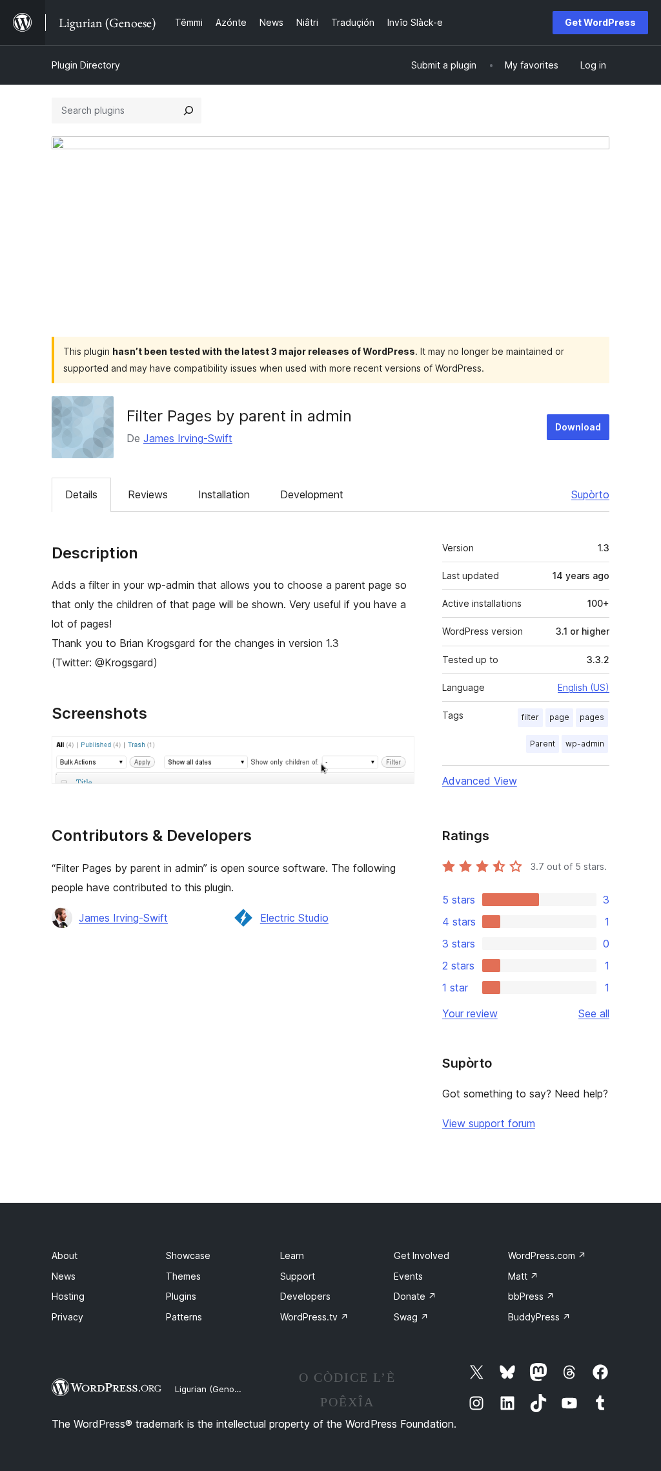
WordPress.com (547, 1255)
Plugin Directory (86, 64)
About (64, 1255)
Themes (183, 1276)
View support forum (488, 1123)
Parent (542, 743)
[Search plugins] (188, 110)
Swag (411, 1316)
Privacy (67, 1316)
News (64, 1276)
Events (408, 1276)
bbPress (531, 1296)
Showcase (188, 1255)
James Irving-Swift (187, 438)
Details (81, 494)
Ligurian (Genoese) (213, 1389)
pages (592, 717)
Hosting (68, 1296)
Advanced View (479, 780)
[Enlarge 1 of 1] (397, 753)
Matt (523, 1276)
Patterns (184, 1316)
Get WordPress (600, 22)
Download (578, 426)
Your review (470, 1013)
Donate (415, 1296)
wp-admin (584, 743)
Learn (292, 1255)
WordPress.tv (314, 1316)
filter (530, 717)
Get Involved (421, 1255)
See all (593, 1013)
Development (311, 494)
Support (297, 1276)
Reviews (148, 494)
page (559, 717)
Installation (224, 494)
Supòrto (590, 494)
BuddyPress (539, 1316)
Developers (305, 1296)
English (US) (583, 687)
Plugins (181, 1296)
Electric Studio (294, 917)
